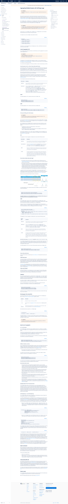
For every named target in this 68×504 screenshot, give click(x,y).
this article (25, 443)
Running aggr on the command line (54, 19)
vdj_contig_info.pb (26, 120)
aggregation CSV (33, 302)
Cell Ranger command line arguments (29, 296)
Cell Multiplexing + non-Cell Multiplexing (54, 24)
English (54, 502)
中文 (55, 502)
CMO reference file (26, 399)
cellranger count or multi (41, 28)
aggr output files (37, 475)
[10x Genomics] (22, 491)
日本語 (58, 502)
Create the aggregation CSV (54, 11)
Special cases (24, 133)
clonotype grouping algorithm (25, 161)
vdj (46, 329)
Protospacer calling (22, 264)
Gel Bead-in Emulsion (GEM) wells (24, 18)
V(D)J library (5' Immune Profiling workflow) (26, 61)
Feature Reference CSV (36, 254)
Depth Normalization (23, 77)
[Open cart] (66, 1)
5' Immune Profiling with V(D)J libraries (54, 15)
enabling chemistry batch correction (30, 438)
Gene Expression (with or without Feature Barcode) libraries (54, 13)
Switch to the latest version (47, 5)
